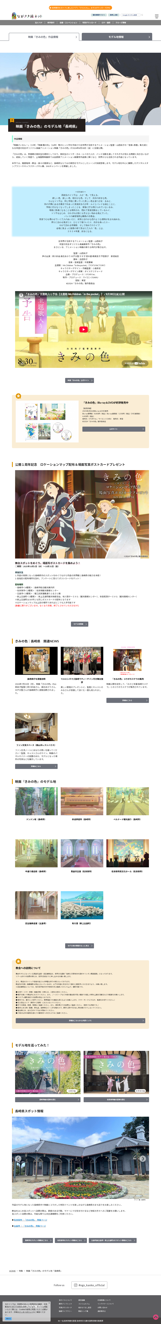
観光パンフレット (65, 1304)
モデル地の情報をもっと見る (78, 946)
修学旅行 (50, 23)
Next (143, 1159)
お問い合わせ (102, 1308)
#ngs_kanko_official (92, 1285)
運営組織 (81, 1300)
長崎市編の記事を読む (47, 1100)
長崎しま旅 (113, 15)
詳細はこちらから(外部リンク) (80, 1021)
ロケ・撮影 (106, 23)
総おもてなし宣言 (84, 1308)
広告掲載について (104, 1300)
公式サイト (113, 429)
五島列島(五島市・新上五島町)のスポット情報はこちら (111, 1240)
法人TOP (38, 23)
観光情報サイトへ (99, 15)
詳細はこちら (127, 700)
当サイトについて (65, 1300)
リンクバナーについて (106, 1304)
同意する (8, 1318)
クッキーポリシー (26, 1312)
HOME (12, 1271)
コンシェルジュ (84, 1304)
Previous (18, 1159)
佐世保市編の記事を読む (116, 1100)
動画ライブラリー (65, 1311)
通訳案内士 (102, 1311)
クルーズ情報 (121, 23)
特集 (21, 1271)
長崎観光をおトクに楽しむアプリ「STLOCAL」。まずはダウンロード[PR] (81, 8)
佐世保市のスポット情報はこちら (69, 1240)
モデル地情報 (78, 624)
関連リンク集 (83, 1311)
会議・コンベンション (68, 23)
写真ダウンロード (89, 23)
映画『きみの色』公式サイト (78, 380)
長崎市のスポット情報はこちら (36, 1240)
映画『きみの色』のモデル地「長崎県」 (44, 1271)
